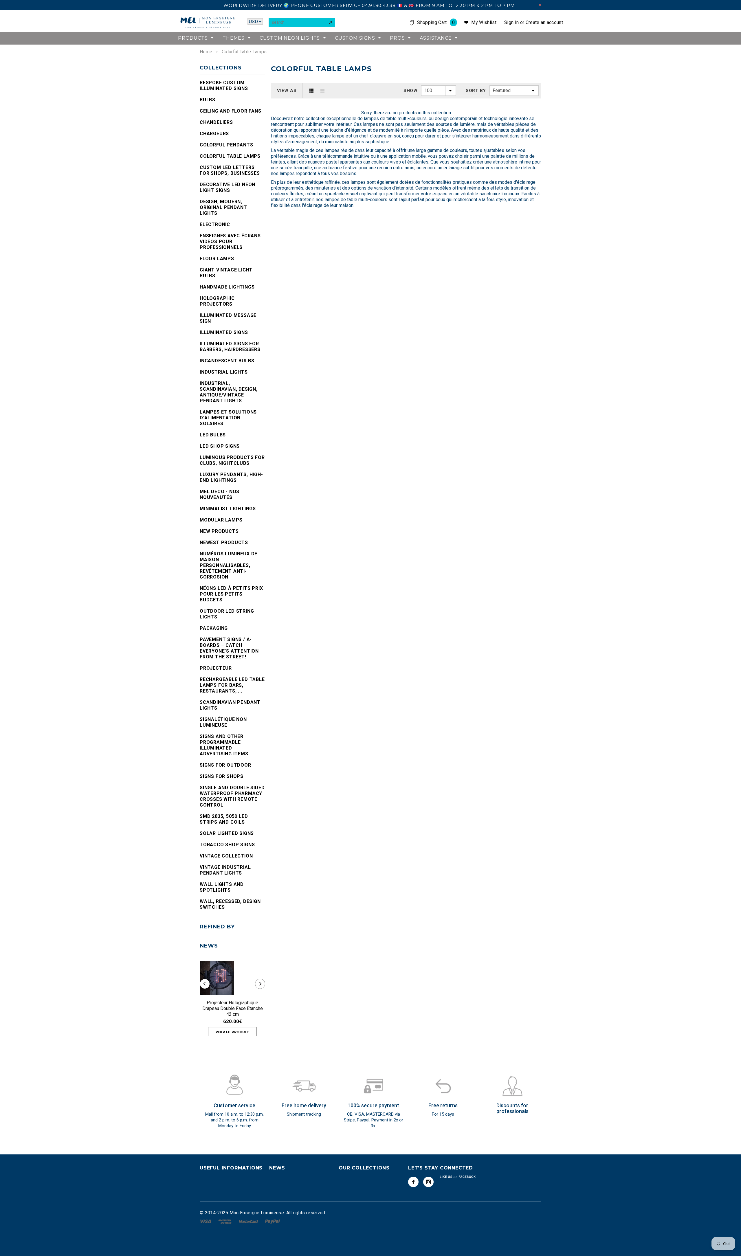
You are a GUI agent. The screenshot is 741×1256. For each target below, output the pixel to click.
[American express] (225, 1221)
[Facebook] (413, 1182)
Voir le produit (232, 1032)
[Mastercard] (249, 1221)
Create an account (544, 22)
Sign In (511, 22)
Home (206, 51)
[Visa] (206, 1221)
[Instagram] (428, 1182)
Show (410, 90)
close (540, 4)
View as (286, 90)
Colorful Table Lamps (244, 51)
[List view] (322, 91)
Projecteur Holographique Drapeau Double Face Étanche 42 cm (232, 1008)
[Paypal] (272, 1221)
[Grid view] (311, 91)
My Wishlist (483, 22)
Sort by (476, 90)
